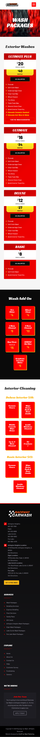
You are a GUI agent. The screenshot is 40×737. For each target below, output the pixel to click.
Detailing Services (12, 606)
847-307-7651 (12, 526)
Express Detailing (12, 609)
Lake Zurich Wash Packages (15, 631)
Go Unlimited (20, 79)
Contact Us (10, 660)
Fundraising (10, 671)
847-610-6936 (12, 531)
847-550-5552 (12, 536)
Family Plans (10, 616)
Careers (9, 674)
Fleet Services (11, 613)
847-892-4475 (12, 541)
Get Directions (13, 553)
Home (8, 653)
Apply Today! (20, 713)
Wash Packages (11, 602)
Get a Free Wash (12, 583)
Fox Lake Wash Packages (14, 634)
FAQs (8, 664)
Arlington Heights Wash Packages (17, 624)
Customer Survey (12, 667)
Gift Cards (9, 620)
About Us (9, 657)
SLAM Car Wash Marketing (26, 734)
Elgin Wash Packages (13, 627)
